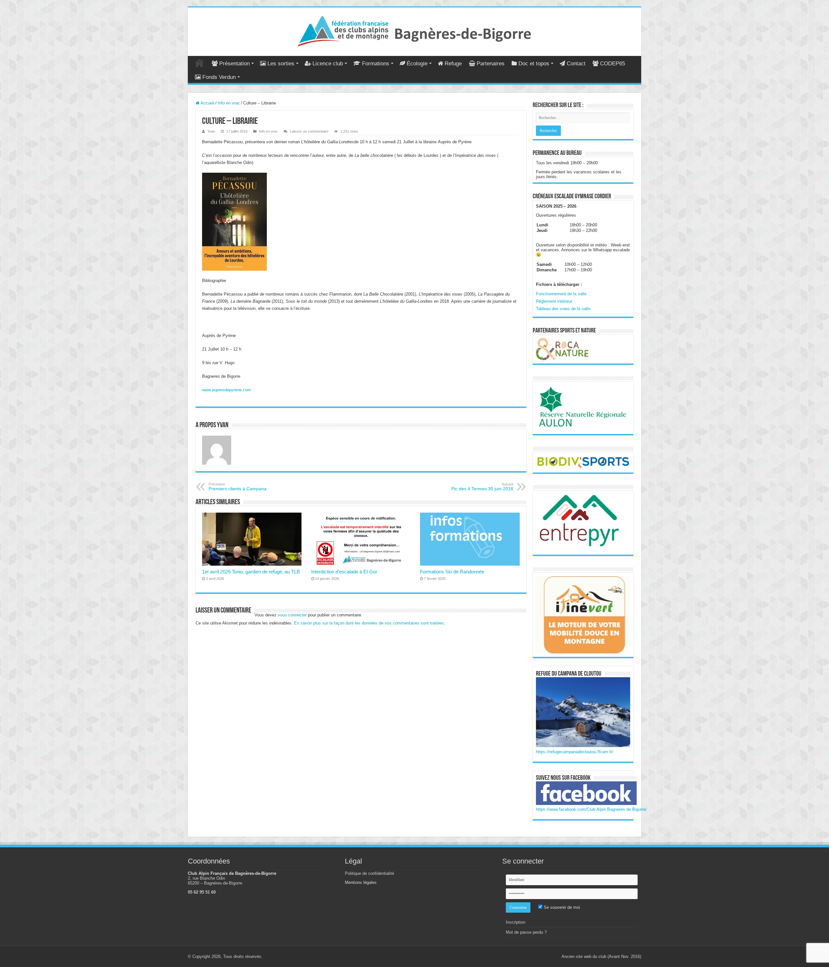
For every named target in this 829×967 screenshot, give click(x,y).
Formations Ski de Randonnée (452, 571)
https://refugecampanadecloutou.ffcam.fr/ (574, 751)
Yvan (211, 131)
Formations (375, 63)
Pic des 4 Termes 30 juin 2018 (482, 486)
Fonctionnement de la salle (561, 293)
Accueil (199, 63)
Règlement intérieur (554, 301)
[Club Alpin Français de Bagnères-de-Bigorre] (414, 30)
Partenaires (491, 63)
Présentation (234, 63)
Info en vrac (229, 103)
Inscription (515, 922)
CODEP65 (612, 63)
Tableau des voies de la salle (563, 308)
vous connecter (292, 615)
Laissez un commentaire (309, 131)
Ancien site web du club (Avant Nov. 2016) (601, 956)
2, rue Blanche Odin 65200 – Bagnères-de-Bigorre (215, 881)
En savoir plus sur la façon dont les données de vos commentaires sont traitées (369, 623)
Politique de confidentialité (369, 873)
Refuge (453, 63)
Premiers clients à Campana (238, 486)
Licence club (327, 63)
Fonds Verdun (219, 77)
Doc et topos (533, 63)
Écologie (417, 63)
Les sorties (280, 63)
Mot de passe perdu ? (526, 932)
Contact (576, 63)
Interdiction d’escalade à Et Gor (344, 571)
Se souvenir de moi (561, 907)
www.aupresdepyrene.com (226, 389)
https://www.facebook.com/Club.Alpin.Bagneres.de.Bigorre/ (591, 809)
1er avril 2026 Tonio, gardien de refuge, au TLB (251, 571)
